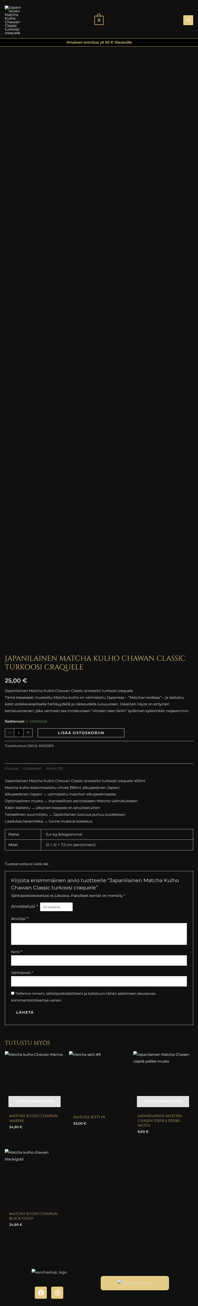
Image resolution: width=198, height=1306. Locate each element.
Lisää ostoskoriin (81, 733)
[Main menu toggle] (188, 20)
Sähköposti (22, 972)
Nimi (16, 951)
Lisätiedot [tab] (32, 768)
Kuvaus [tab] (12, 768)
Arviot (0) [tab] (54, 768)
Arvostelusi (24, 906)
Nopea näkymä (34, 1106)
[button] (176, 20)
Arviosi (19, 918)
